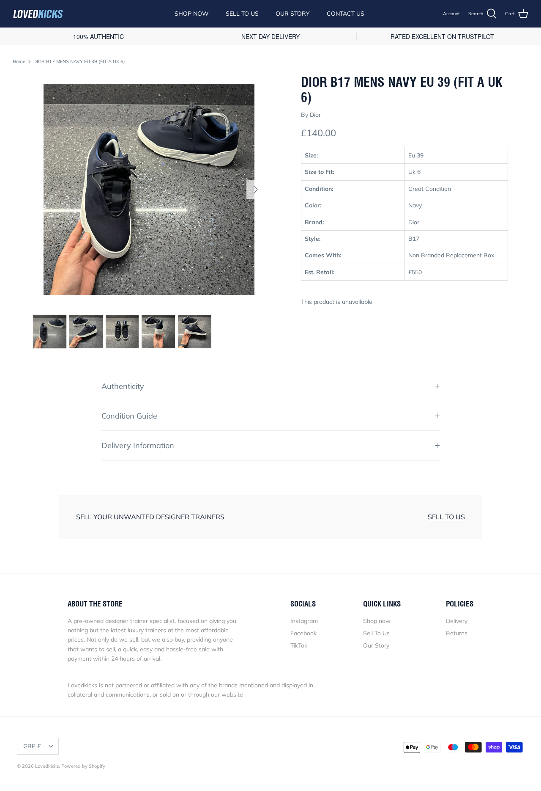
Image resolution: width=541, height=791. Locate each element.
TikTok (298, 645)
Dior (315, 115)
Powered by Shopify (83, 766)
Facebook (303, 633)
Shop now (377, 621)
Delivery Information (137, 445)
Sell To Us (242, 13)
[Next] (255, 189)
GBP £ (32, 746)
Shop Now (192, 13)
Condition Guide (129, 416)
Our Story (293, 13)
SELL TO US (446, 517)
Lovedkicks (47, 766)
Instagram (304, 621)
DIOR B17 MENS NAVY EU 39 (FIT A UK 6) (79, 61)
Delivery (456, 621)
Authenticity (122, 386)
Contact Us (345, 13)
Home (19, 61)
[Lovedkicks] (38, 14)
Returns (456, 633)
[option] (149, 189)
